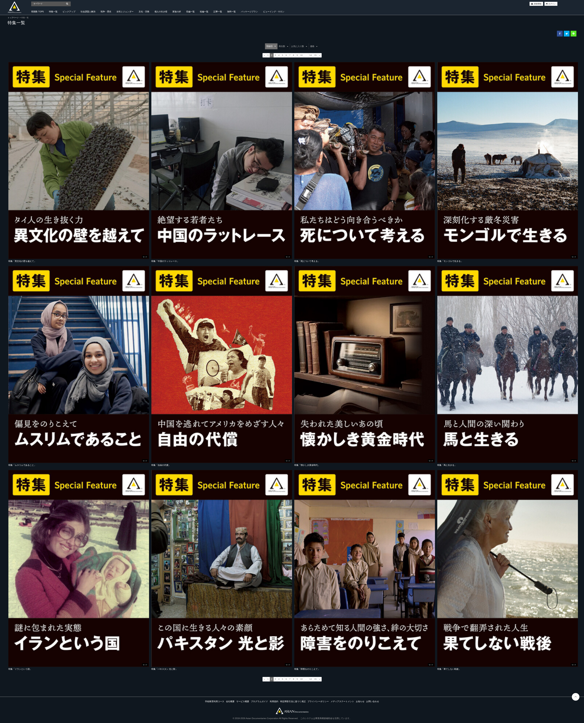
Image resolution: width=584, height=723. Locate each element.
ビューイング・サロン (273, 11)
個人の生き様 (161, 11)
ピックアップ (69, 11)
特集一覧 (53, 11)
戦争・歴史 (106, 11)
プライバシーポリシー (318, 701)
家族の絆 (176, 11)
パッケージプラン (249, 11)
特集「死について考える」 (307, 261)
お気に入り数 (297, 46)
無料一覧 (231, 11)
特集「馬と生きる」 (446, 465)
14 (310, 55)
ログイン (552, 4)
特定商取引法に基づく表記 (293, 701)
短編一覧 (204, 11)
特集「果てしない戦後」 (449, 669)
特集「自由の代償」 (160, 465)
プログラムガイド (259, 701)
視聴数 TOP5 (37, 11)
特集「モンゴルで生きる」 (450, 261)
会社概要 (230, 701)
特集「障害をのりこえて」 (307, 669)
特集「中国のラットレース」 (165, 261)
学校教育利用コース (214, 701)
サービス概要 (242, 701)
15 (315, 55)
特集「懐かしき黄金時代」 (307, 465)
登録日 (269, 46)
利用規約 (274, 701)
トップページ (13, 18)
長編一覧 (190, 11)
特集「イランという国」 (20, 669)
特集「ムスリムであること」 (22, 465)
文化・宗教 (144, 11)
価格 (312, 46)
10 (301, 55)
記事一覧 (218, 11)
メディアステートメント (342, 701)
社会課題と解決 (88, 11)
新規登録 (537, 4)
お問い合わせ (372, 701)
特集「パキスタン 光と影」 (164, 669)
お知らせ (360, 701)
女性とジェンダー (125, 11)
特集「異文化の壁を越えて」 (22, 261)
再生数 (282, 46)
